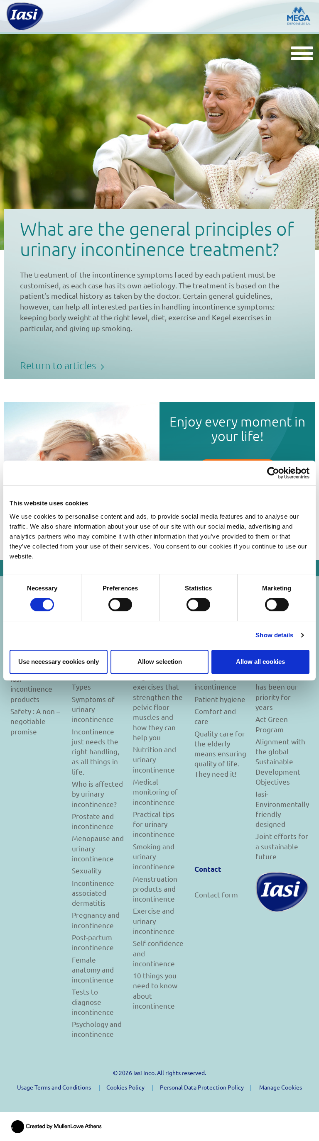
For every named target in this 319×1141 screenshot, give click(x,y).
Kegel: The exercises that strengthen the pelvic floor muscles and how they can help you (158, 706)
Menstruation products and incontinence (155, 888)
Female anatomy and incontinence (93, 969)
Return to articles (59, 365)
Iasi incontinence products (31, 688)
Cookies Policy (125, 1087)
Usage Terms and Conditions (54, 1087)
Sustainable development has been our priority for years (277, 686)
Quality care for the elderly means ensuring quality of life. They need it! (220, 753)
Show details (274, 635)
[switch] (120, 604)
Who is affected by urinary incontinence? (97, 793)
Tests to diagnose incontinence (93, 1001)
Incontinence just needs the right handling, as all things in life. (95, 751)
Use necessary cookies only (58, 661)
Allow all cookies (260, 661)
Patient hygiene (219, 699)
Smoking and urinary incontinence (154, 856)
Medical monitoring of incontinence (155, 791)
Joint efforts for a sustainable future (281, 846)
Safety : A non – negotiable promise (35, 721)
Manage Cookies (280, 1087)
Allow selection (159, 661)
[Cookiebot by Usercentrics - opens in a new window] (273, 473)
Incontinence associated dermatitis (93, 892)
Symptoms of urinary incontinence (93, 709)
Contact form (216, 894)
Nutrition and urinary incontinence (154, 759)
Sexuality (86, 870)
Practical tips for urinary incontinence (154, 824)
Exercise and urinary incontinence (154, 920)
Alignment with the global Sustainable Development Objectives (280, 761)
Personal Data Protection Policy (202, 1087)
